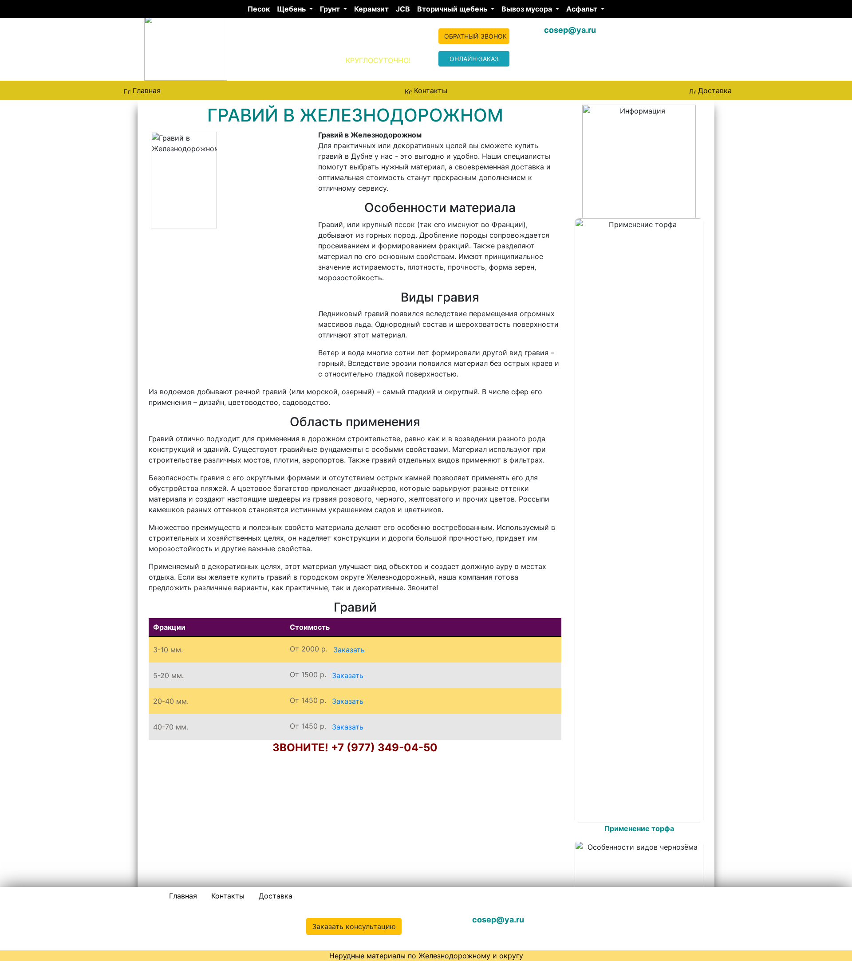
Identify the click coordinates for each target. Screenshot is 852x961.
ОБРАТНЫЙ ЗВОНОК (475, 36)
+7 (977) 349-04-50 (644, 919)
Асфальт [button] (582, 8)
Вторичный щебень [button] (453, 8)
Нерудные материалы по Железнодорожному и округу (426, 955)
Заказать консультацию (354, 926)
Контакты (430, 90)
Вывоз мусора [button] (527, 8)
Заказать (349, 649)
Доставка (715, 90)
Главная (147, 90)
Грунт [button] (331, 8)
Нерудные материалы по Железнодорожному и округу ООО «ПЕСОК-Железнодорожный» (282, 51)
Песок (259, 8)
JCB (403, 8)
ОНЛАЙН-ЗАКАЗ (474, 59)
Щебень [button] (292, 8)
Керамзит (371, 8)
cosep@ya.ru (570, 30)
